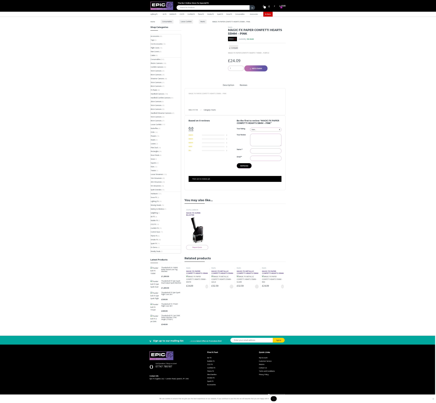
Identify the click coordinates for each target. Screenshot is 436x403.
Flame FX (201, 14)
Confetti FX (191, 14)
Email (239, 157)
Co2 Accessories (157, 44)
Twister (153, 170)
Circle (153, 132)
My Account (263, 358)
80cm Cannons (156, 75)
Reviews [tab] (243, 85)
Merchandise (211, 374)
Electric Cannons (157, 63)
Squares (153, 163)
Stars (152, 167)
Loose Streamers (157, 174)
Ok (274, 399)
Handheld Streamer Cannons (161, 113)
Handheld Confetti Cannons (161, 98)
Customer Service (265, 361)
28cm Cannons (156, 101)
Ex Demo (268, 14)
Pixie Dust (154, 147)
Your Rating (241, 129)
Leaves (153, 144)
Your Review (241, 135)
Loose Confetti (186, 21)
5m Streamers (156, 186)
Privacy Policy (264, 374)
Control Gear (155, 232)
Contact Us (263, 368)
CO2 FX (182, 14)
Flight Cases (155, 48)
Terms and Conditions (267, 371)
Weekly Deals (155, 251)
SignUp (278, 340)
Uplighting (154, 213)
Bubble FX (173, 14)
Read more (231, 286)
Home (152, 21)
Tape (152, 40)
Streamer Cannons (157, 78)
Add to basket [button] (205, 286)
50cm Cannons (156, 71)
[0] (263, 6)
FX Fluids (154, 90)
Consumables (239, 14)
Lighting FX (153, 14)
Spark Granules (156, 190)
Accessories (254, 14)
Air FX (164, 14)
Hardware (154, 194)
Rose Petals (155, 155)
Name (240, 149)
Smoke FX (210, 14)
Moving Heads (156, 205)
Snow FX (229, 14)
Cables (153, 55)
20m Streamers (156, 182)
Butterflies (154, 128)
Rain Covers (155, 51)
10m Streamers (156, 178)
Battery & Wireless (157, 209)
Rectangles (155, 151)
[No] (433, 399)
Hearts (202, 21)
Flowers (153, 136)
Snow (153, 159)
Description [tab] (228, 85)
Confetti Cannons (157, 67)
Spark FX (220, 14)
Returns (261, 364)
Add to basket (257, 68)
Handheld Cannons (157, 94)
